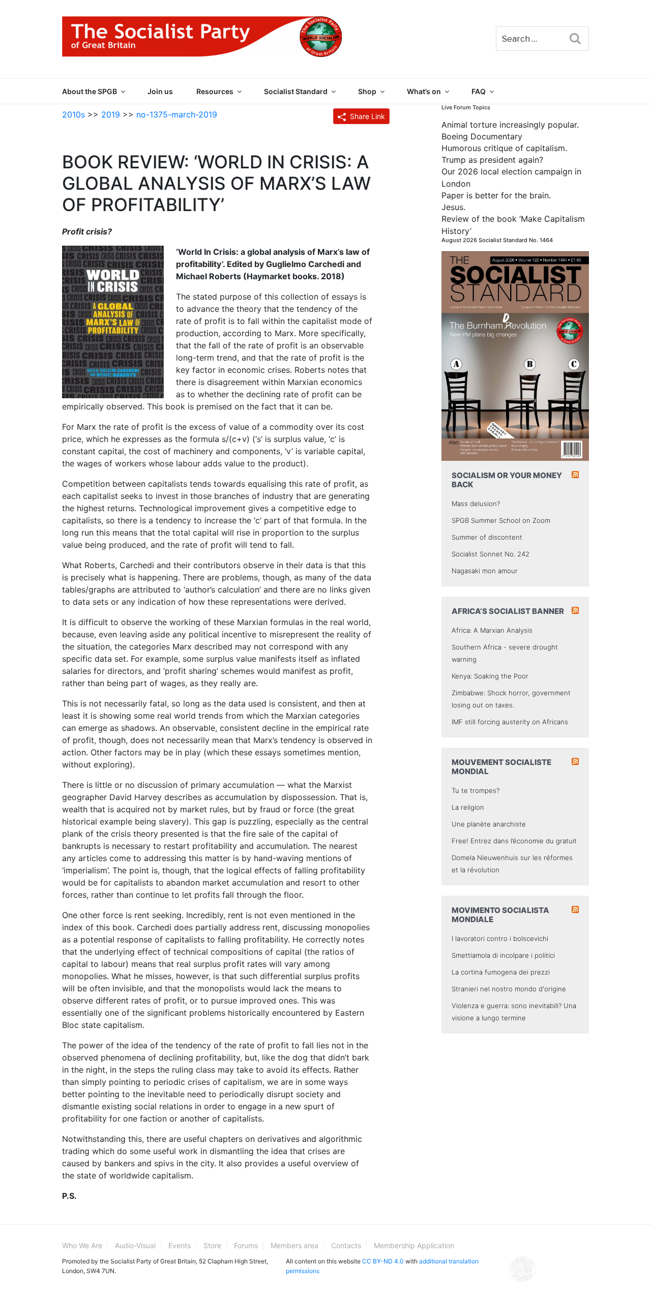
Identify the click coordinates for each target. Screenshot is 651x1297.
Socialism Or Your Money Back (507, 479)
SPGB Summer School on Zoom (501, 520)
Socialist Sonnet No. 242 (490, 554)
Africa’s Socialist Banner (508, 611)
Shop (367, 91)
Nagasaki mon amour (485, 571)
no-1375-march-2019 (176, 114)
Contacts (346, 1245)
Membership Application (414, 1245)
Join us (160, 91)
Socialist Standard (296, 91)
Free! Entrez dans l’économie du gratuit (514, 841)
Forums (246, 1245)
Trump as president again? (492, 160)
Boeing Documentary (481, 136)
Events (179, 1245)
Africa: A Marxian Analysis (492, 630)
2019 (110, 114)
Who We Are (82, 1245)
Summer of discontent (487, 537)
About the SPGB (89, 91)
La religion (468, 807)
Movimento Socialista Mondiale (500, 914)
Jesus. (453, 207)
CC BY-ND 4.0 (383, 1261)
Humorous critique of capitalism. (504, 148)
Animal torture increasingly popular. (510, 125)
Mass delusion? (476, 503)
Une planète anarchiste (489, 824)
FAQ (478, 91)
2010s (73, 114)
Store (212, 1245)
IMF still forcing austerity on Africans (510, 722)
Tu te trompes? (475, 790)
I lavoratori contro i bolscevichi (500, 938)
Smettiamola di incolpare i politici (503, 955)
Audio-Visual (135, 1245)
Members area (294, 1245)
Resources (214, 91)
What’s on (424, 91)
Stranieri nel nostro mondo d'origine (509, 989)
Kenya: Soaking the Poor (490, 676)
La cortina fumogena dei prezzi (501, 972)
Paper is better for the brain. (496, 195)
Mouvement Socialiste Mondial (501, 766)
